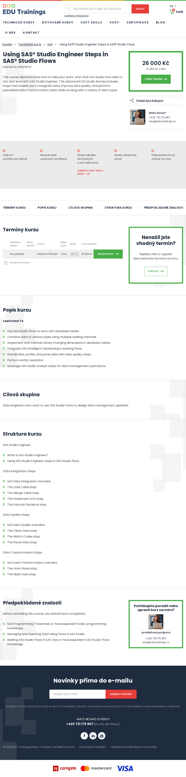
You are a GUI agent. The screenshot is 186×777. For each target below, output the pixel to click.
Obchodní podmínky (92, 747)
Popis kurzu (47, 208)
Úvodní (7, 44)
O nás (10, 33)
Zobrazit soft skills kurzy (90, 172)
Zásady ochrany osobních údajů (52, 747)
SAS (50, 44)
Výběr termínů (153, 79)
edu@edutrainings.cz (162, 121)
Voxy (114, 22)
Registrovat (106, 253)
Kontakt (31, 33)
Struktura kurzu (118, 208)
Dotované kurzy (57, 22)
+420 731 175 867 (159, 117)
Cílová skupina (80, 208)
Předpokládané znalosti (163, 208)
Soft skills (91, 22)
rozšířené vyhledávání (76, 15)
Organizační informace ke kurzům (134, 747)
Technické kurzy (19, 22)
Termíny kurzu (14, 208)
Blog (160, 22)
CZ (172, 6)
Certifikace (137, 22)
